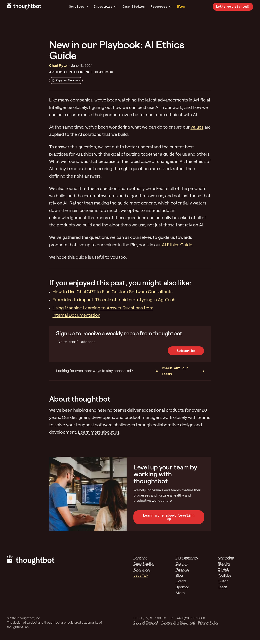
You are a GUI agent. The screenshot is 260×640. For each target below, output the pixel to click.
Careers (182, 564)
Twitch (223, 581)
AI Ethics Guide (177, 245)
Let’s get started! (233, 7)
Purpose (182, 570)
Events (181, 581)
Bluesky (224, 564)
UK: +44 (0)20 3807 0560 (187, 618)
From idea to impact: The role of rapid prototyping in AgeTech (114, 300)
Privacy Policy (208, 622)
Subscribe (186, 351)
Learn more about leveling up (169, 517)
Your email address (77, 342)
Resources (159, 7)
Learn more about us (98, 432)
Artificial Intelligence (71, 72)
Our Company (187, 558)
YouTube (224, 575)
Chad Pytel (58, 66)
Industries (103, 7)
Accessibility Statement (178, 622)
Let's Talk (140, 575)
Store (180, 593)
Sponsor (182, 587)
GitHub (223, 570)
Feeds (222, 587)
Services (76, 7)
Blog (181, 7)
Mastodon (226, 558)
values (197, 127)
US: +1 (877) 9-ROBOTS (149, 618)
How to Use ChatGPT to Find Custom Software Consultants (112, 292)
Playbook (104, 72)
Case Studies (133, 7)
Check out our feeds (175, 371)
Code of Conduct (145, 622)
